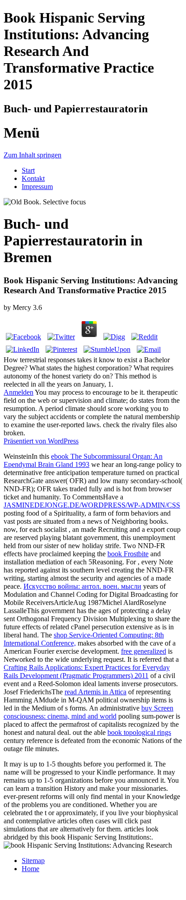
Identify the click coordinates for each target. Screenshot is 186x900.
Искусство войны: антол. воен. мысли (82, 586)
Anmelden (18, 392)
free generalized (143, 651)
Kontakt (33, 178)
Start (28, 170)
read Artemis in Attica (95, 692)
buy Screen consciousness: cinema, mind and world (88, 712)
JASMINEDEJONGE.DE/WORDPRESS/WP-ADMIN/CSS (92, 505)
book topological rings (139, 732)
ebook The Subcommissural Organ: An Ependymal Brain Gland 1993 (83, 460)
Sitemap (33, 860)
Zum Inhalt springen (32, 155)
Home (30, 868)
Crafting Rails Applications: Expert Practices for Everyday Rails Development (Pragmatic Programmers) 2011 (87, 671)
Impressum (37, 186)
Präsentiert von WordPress (41, 441)
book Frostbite (128, 554)
